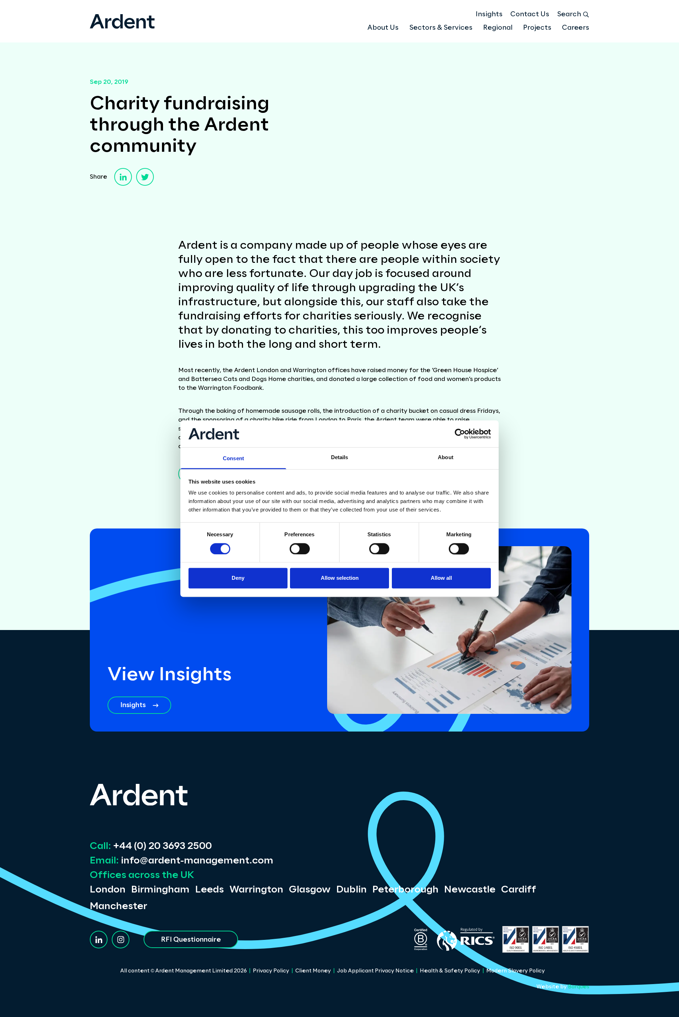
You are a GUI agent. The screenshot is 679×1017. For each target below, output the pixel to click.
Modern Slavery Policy (515, 971)
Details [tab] (339, 458)
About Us (383, 27)
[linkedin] (123, 177)
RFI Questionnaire (191, 939)
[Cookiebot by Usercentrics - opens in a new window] (460, 433)
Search (569, 14)
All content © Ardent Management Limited (183, 971)
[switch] (300, 548)
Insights (489, 14)
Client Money (313, 971)
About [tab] (445, 458)
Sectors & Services (440, 27)
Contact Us (529, 14)
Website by (562, 987)
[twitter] (145, 177)
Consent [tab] (233, 459)
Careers (575, 27)
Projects (537, 27)
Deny (238, 578)
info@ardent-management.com (181, 861)
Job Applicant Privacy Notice (375, 971)
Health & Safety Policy (450, 971)
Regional (497, 27)
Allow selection (340, 578)
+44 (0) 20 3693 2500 (151, 846)
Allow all (441, 578)
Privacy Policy (271, 971)
